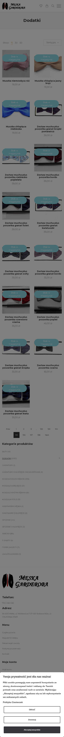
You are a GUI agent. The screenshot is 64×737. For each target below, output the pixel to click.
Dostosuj (32, 720)
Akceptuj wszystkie (32, 730)
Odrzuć (32, 710)
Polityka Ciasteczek (13, 702)
